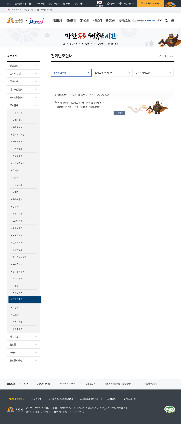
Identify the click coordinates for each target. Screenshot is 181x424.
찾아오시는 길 (129, 399)
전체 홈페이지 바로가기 (152, 3)
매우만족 (60, 107)
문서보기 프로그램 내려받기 (61, 399)
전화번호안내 (112, 43)
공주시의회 (79, 3)
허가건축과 (98, 43)
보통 (76, 107)
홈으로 (113, 3)
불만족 (84, 107)
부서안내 (85, 43)
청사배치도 (111, 399)
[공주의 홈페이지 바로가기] (26, 18)
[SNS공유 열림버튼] (160, 56)
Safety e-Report (68, 383)
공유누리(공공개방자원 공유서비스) (119, 383)
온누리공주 (29, 3)
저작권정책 (36, 399)
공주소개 (73, 43)
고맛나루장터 (41, 3)
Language (127, 3)
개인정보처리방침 (16, 399)
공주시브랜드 (54, 3)
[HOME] (64, 43)
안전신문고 (90, 383)
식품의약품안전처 (151, 383)
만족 (69, 107)
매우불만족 (95, 107)
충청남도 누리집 (43, 383)
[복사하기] (166, 56)
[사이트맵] (172, 20)
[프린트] (171, 56)
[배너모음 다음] (27, 384)
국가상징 (100, 5)
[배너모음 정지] (24, 384)
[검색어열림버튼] (166, 20)
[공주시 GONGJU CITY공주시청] (15, 20)
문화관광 (18, 3)
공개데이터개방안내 (89, 399)
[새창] (36, 19)
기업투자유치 (67, 3)
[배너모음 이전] (20, 384)
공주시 (9, 3)
